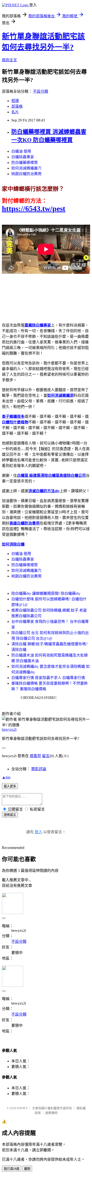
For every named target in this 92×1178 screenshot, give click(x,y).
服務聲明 (51, 1113)
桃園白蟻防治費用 (26, 174)
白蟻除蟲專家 (22, 157)
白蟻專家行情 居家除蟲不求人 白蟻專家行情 (48, 678)
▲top (6, 777)
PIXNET (22, 1108)
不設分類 (40, 91)
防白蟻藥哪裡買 (24, 163)
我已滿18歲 (11, 1169)
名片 (15, 112)
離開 (27, 1169)
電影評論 (38, 769)
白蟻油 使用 (21, 151)
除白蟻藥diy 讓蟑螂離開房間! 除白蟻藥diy (45, 593)
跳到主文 (9, 60)
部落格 (17, 106)
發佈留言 (10, 815)
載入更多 (10, 786)
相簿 (15, 101)
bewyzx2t (9, 729)
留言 (46, 756)
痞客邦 (35, 756)
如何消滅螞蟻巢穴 (26, 168)
